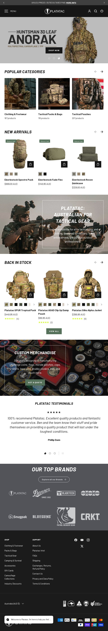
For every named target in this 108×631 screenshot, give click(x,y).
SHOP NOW (54, 51)
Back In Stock (17, 262)
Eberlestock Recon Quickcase (82, 181)
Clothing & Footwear (15, 114)
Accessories (9, 565)
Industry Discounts (13, 583)
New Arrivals (18, 131)
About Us (36, 545)
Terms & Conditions (41, 583)
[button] (102, 11)
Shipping (36, 560)
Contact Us (37, 573)
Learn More (17, 495)
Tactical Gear (10, 555)
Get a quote (35, 382)
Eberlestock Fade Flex (50, 179)
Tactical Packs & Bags (50, 114)
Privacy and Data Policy (42, 578)
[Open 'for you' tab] (9, 620)
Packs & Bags (10, 550)
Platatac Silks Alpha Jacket (87, 310)
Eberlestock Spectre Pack (18, 179)
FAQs (34, 555)
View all (54, 331)
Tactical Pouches (81, 114)
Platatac (42, 622)
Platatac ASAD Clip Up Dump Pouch (53, 312)
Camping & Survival (13, 560)
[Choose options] (30, 164)
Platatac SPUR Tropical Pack (20, 310)
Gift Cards (9, 570)
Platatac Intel (38, 550)
